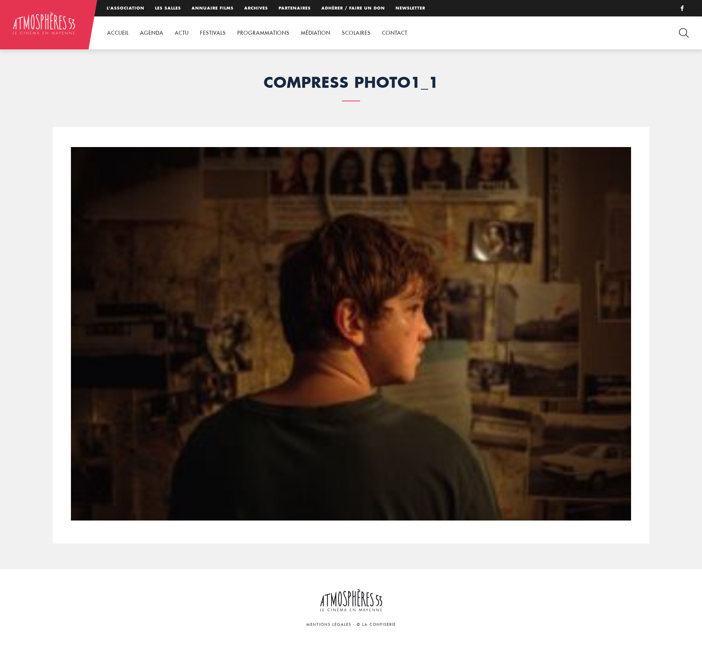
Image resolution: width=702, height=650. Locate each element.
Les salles (168, 8)
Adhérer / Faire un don (353, 8)
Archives (256, 8)
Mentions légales (328, 624)
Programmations (263, 33)
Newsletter (410, 8)
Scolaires (356, 33)
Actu (182, 33)
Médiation (316, 33)
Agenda (151, 33)
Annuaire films (213, 8)
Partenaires (295, 8)
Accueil (118, 33)
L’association (125, 8)
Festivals (213, 33)
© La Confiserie (376, 624)
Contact (394, 33)
